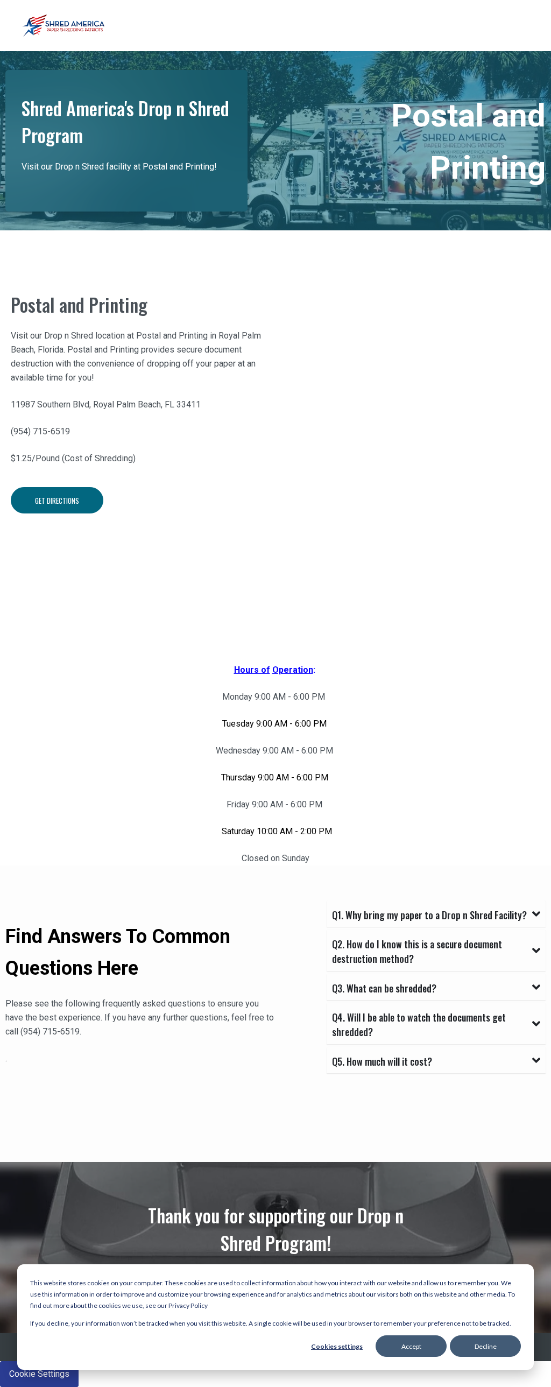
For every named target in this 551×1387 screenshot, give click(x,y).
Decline (486, 1346)
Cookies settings (337, 1346)
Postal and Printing (79, 304)
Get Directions (57, 500)
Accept (411, 1346)
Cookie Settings (39, 1374)
